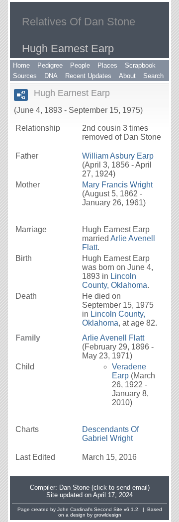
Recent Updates (88, 76)
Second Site (108, 509)
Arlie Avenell (113, 338)
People (80, 65)
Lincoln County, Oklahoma (114, 280)
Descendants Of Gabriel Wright (110, 433)
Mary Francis (117, 184)
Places (107, 65)
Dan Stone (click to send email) (104, 487)
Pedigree (50, 65)
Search (153, 76)
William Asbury (118, 156)
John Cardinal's (74, 509)
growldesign (107, 515)
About (127, 76)
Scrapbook (140, 65)
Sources (25, 76)
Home (21, 65)
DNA (51, 76)
